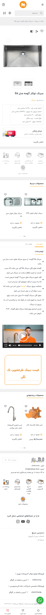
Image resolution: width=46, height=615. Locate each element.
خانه (42, 21)
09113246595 (36, 592)
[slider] (25, 345)
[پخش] (40, 345)
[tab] (39, 244)
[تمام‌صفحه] (6, 345)
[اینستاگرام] (18, 521)
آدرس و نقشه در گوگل (18, 580)
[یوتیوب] (23, 521)
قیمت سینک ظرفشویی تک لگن (23, 373)
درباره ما (41, 540)
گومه (24, 286)
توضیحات (39, 244)
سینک (36, 21)
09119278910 (35, 466)
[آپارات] (28, 521)
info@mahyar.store (32, 469)
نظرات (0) (28, 244)
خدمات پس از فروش (36, 536)
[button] (25, 236)
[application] (23, 336)
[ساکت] (10, 345)
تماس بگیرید (34, 220)
